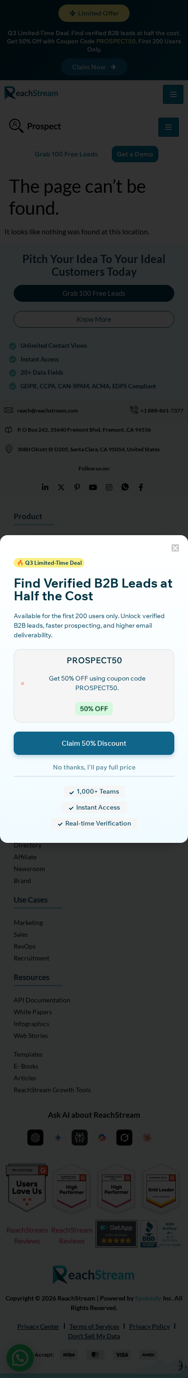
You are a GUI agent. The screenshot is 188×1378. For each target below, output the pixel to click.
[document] (94, 689)
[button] (175, 548)
